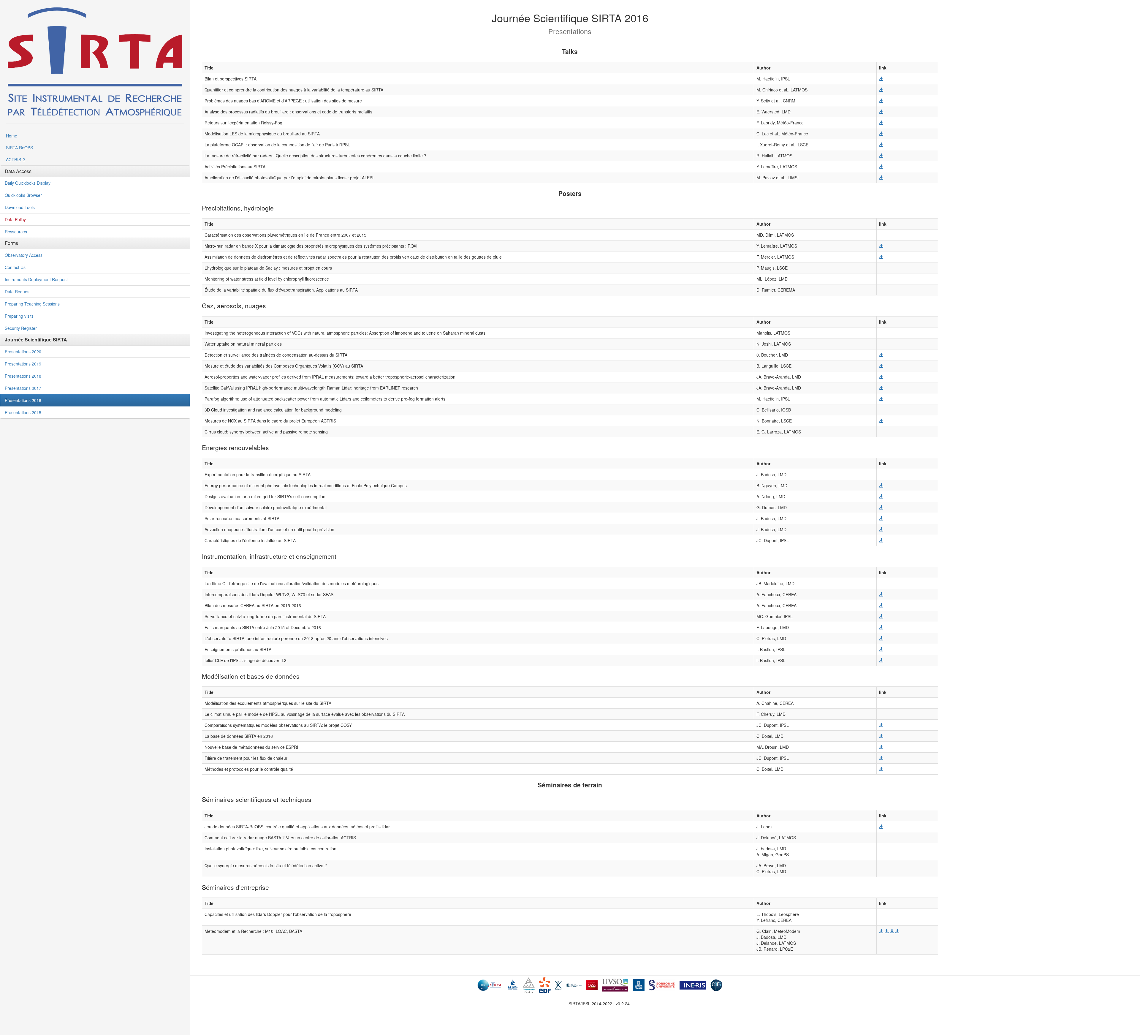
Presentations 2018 (23, 376)
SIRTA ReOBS (19, 148)
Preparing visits (19, 316)
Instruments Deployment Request (36, 279)
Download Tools (20, 207)
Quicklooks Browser (23, 195)
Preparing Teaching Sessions (32, 304)
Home (11, 136)
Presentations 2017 (23, 388)
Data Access (18, 171)
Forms (11, 243)
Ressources (16, 232)
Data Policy (15, 219)
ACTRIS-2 (15, 159)
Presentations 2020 (23, 352)
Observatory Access (23, 255)
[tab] (95, 171)
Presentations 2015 (23, 412)
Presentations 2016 (23, 400)
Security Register (21, 328)
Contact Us (15, 267)
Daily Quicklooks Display (27, 183)
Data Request (18, 292)
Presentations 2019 (23, 364)
